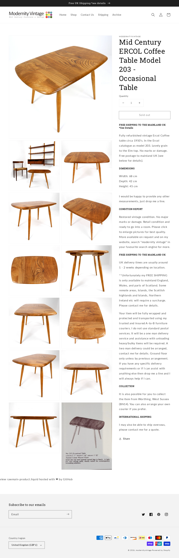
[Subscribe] (68, 514)
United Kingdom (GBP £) (24, 545)
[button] (153, 15)
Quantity (123, 96)
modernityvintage (143, 550)
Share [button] (126, 438)
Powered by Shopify (161, 550)
